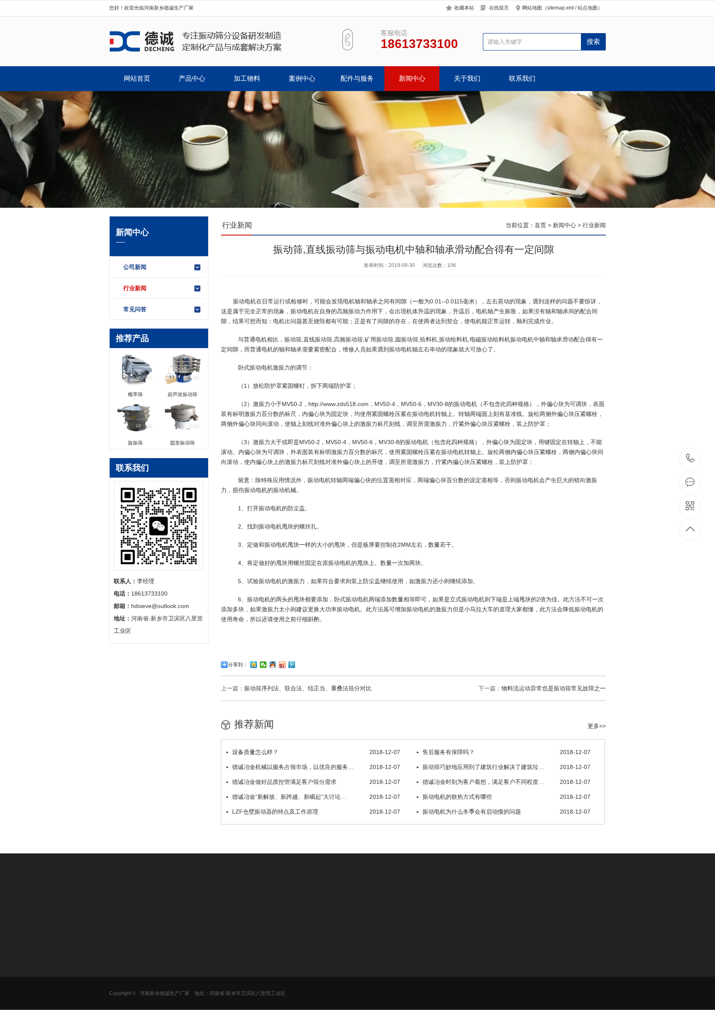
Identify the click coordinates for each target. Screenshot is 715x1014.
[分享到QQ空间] (253, 664)
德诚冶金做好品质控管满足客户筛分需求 (316, 782)
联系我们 (522, 78)
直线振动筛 (317, 339)
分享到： (238, 665)
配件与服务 (357, 78)
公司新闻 (134, 267)
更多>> (597, 726)
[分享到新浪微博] (282, 664)
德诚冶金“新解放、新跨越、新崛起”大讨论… (316, 796)
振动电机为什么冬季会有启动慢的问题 (506, 811)
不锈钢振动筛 (241, 975)
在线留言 (499, 8)
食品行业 (178, 950)
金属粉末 (178, 987)
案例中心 (302, 78)
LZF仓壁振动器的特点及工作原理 (316, 811)
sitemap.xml (560, 8)
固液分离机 (123, 999)
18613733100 (690, 459)
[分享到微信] (263, 664)
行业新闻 (134, 288)
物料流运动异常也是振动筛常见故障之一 (553, 688)
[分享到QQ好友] (272, 664)
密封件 (290, 975)
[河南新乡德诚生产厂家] (215, 41)
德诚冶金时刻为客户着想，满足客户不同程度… (506, 782)
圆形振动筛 (123, 950)
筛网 (287, 962)
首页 (540, 225)
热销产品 (237, 930)
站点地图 (587, 8)
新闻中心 (412, 78)
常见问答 (134, 309)
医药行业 (178, 962)
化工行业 (178, 975)
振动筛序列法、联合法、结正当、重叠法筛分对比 (308, 688)
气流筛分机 (123, 975)
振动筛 (293, 339)
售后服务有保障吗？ (506, 752)
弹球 (287, 999)
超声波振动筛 (241, 962)
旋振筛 (233, 950)
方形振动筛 (123, 962)
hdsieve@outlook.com (422, 977)
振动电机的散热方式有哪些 (506, 796)
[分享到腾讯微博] (291, 664)
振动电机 (244, 301)
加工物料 (247, 78)
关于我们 (467, 78)
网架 (287, 987)
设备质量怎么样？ (316, 752)
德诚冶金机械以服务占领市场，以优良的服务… (316, 767)
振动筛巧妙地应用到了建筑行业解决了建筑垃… (506, 767)
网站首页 (137, 78)
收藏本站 (464, 8)
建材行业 (178, 999)
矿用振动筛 (123, 987)
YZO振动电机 (299, 950)
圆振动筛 (406, 339)
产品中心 (192, 78)
